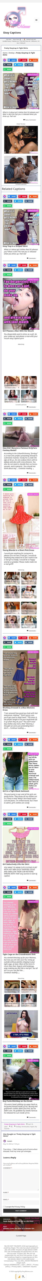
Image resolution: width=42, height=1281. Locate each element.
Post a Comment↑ (30, 120)
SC (12, 1126)
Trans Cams (16, 39)
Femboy (11, 53)
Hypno (32, 1127)
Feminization (26, 1127)
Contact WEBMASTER (11, 1265)
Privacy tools (16, 1266)
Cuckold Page (21, 1236)
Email (6, 1199)
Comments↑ (32, 258)
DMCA (29, 1265)
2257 (23, 1265)
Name (6, 1192)
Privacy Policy (19, 1207)
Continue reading (26, 468)
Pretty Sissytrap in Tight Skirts (14, 1124)
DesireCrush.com (31, 39)
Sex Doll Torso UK (25, 41)
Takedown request (30, 1266)
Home (5, 53)
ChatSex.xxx (15, 41)
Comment (7, 1168)
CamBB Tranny (7, 41)
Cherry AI (22, 43)
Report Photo (33, 74)
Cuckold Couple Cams (21, 184)
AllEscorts (34, 41)
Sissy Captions (12, 32)
